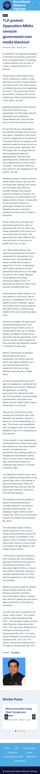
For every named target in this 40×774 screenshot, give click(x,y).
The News (15, 652)
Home (7, 748)
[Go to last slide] (6, 716)
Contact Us (12, 752)
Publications (20, 761)
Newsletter (31, 757)
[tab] (15, 731)
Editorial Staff (10, 47)
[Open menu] (35, 5)
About (30, 752)
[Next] (34, 716)
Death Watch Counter (13, 757)
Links (16, 748)
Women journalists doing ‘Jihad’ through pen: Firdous (18, 712)
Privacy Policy (29, 748)
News (5, 15)
